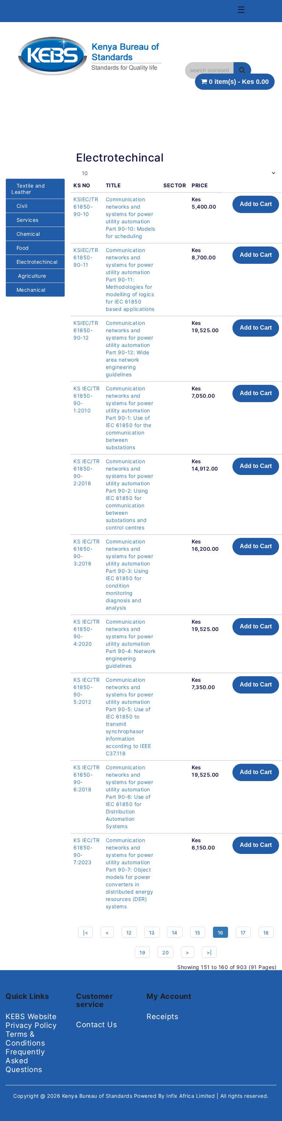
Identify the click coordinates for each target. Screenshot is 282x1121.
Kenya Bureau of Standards (98, 1096)
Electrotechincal (34, 262)
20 (165, 952)
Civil (19, 206)
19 (142, 952)
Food (20, 248)
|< (85, 933)
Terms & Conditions (25, 1038)
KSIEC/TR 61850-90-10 (85, 206)
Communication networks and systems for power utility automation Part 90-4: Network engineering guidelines (131, 643)
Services (25, 220)
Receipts (162, 1016)
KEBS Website (31, 1016)
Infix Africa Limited (191, 1096)
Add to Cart (256, 204)
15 (197, 933)
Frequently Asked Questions (25, 1060)
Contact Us (96, 1024)
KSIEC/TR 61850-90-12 (85, 330)
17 (243, 933)
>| (209, 952)
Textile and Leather (28, 188)
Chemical (25, 234)
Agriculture (28, 276)
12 (129, 933)
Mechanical (28, 290)
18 (266, 933)
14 (175, 933)
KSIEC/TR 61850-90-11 (85, 257)
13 (152, 933)
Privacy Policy (31, 1025)
